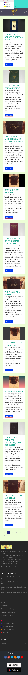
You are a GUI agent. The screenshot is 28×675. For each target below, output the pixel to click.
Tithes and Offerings (8, 609)
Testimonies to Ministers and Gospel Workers (14, 139)
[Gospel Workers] (14, 382)
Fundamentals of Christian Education (13, 241)
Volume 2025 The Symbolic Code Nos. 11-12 (13, 588)
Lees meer (9, 64)
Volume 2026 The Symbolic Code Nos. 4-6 (13, 578)
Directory (4, 606)
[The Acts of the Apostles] (14, 486)
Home (3, 602)
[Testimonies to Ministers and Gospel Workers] (14, 127)
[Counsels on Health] (14, 180)
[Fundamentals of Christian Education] (14, 229)
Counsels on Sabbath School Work (14, 37)
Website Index (21, 6)
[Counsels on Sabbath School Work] (14, 25)
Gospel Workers (14, 391)
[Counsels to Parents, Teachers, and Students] (14, 428)
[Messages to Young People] (14, 76)
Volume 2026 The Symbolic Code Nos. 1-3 (13, 583)
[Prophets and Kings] (14, 283)
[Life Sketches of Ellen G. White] (14, 333)
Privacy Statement (7, 615)
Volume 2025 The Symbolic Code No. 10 (14, 592)
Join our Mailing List (8, 612)
